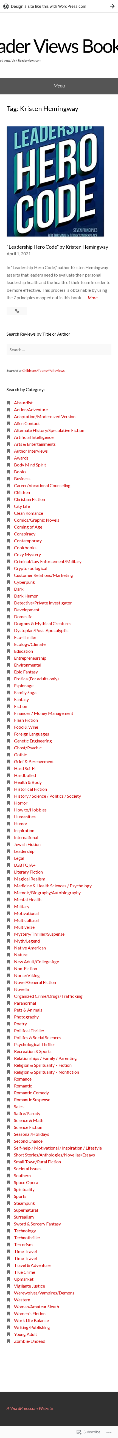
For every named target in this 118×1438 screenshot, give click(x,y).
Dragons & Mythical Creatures (42, 623)
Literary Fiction (28, 871)
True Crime (24, 1272)
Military (21, 906)
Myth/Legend (27, 940)
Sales (19, 1106)
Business (22, 478)
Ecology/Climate (30, 644)
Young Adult (25, 1334)
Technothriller (27, 1237)
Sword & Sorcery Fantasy (37, 1223)
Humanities (25, 816)
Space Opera (26, 1182)
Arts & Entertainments (35, 444)
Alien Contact (27, 423)
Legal (19, 858)
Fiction (20, 706)
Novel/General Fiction (35, 982)
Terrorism (23, 1244)
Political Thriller (29, 1030)
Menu (59, 86)
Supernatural (26, 1210)
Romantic (23, 1085)
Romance (23, 1078)
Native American (30, 947)
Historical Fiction (30, 789)
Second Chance (28, 1140)
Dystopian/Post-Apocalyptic (41, 630)
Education (23, 651)
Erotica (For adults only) (36, 678)
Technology (25, 1230)
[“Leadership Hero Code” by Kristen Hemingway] (17, 311)
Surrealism (24, 1216)
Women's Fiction (30, 1313)
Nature (20, 954)
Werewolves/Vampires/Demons (44, 1292)
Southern (22, 1175)
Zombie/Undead (29, 1341)
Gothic (20, 754)
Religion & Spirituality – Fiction (43, 1065)
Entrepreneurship (30, 657)
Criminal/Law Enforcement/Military (48, 561)
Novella (21, 989)
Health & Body (28, 782)
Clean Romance (28, 513)
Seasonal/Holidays (31, 1134)
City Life (22, 506)
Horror (20, 802)
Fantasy (21, 699)
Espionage (23, 685)
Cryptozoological (30, 568)
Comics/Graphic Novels (36, 519)
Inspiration (24, 830)
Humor (20, 823)
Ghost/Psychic (28, 747)
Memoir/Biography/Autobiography (47, 892)
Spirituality (24, 1189)
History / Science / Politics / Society (47, 795)
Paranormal (25, 1002)
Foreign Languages (31, 733)
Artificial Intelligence (34, 437)
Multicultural (26, 920)
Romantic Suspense (32, 1099)
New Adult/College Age (36, 961)
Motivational (26, 913)
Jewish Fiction (27, 844)
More (92, 298)
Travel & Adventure (32, 1265)
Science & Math (28, 1120)
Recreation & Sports (33, 1051)
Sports (20, 1196)
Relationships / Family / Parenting (45, 1058)
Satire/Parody (27, 1113)
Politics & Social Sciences (37, 1037)
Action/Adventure (31, 409)
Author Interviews (31, 450)
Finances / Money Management (43, 713)
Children (22, 492)
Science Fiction (28, 1127)
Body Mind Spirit (30, 464)
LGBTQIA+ (25, 864)
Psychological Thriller (34, 1044)
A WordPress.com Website (30, 1408)
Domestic (23, 616)
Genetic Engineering (33, 740)
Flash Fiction (26, 720)
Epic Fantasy (26, 671)
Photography (26, 1016)
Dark (19, 588)
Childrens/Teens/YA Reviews (43, 370)
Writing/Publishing (32, 1327)
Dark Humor (26, 595)
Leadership (24, 851)
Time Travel (25, 1251)
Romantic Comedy (31, 1092)
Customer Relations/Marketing (43, 575)
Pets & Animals (28, 1009)
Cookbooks (25, 547)
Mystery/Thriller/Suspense (39, 933)
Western (22, 1299)
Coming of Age (28, 526)
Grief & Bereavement (34, 761)
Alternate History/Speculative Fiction (49, 430)
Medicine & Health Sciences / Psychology (53, 885)
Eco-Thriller (25, 637)
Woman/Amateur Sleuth (36, 1306)
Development (27, 609)
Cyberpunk (24, 582)
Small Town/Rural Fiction (37, 1161)
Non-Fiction (25, 968)
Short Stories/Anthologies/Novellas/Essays (54, 1154)
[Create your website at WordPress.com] (59, 6)
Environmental (27, 664)
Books (20, 471)
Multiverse (24, 927)
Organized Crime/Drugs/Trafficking (48, 996)
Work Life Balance (31, 1320)
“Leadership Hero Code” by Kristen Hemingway (57, 247)
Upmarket (23, 1279)
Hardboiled (25, 775)
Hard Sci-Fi (24, 768)
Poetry (20, 1023)
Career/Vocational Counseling (42, 485)
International (26, 837)
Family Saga (25, 692)
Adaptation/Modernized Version (44, 416)
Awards (21, 457)
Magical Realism (29, 878)
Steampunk (24, 1203)
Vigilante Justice (29, 1285)
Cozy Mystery (27, 554)
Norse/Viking (27, 975)
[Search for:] (59, 349)
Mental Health (27, 899)
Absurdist (23, 402)
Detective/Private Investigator (43, 602)
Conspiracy (24, 533)
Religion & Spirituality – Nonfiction (46, 1071)
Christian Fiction (29, 499)
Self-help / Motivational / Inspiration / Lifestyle (58, 1147)
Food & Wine (26, 726)
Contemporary (28, 540)
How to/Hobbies (30, 809)
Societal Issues (27, 1168)
